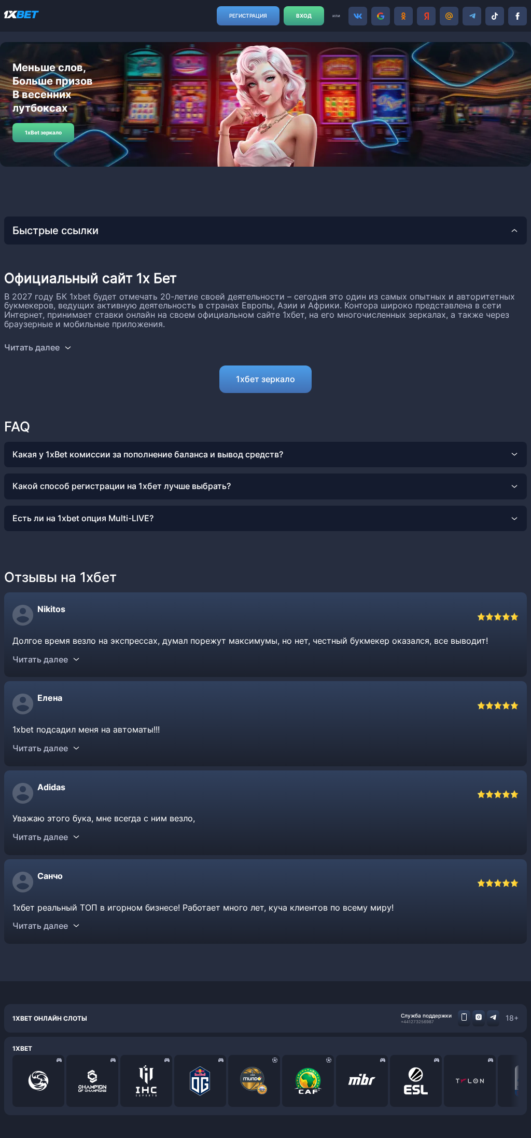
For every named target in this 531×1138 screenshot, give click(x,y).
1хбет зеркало (265, 379)
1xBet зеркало (43, 132)
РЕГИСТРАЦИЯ (248, 15)
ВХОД (304, 15)
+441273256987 (417, 1021)
